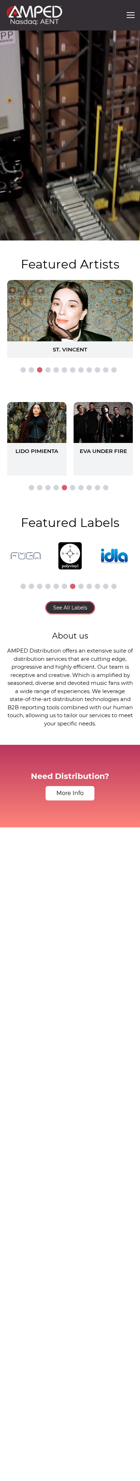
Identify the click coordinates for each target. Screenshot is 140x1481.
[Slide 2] (31, 370)
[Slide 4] (48, 370)
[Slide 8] (81, 370)
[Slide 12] (114, 370)
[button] (131, 15)
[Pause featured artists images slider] (70, 310)
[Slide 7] (72, 370)
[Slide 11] (105, 370)
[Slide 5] (56, 370)
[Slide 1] (23, 370)
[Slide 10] (97, 370)
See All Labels (70, 607)
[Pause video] (12, 233)
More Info (70, 793)
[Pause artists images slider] (70, 435)
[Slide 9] (89, 370)
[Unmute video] (127, 233)
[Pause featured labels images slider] (70, 552)
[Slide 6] (64, 370)
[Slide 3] (39, 370)
